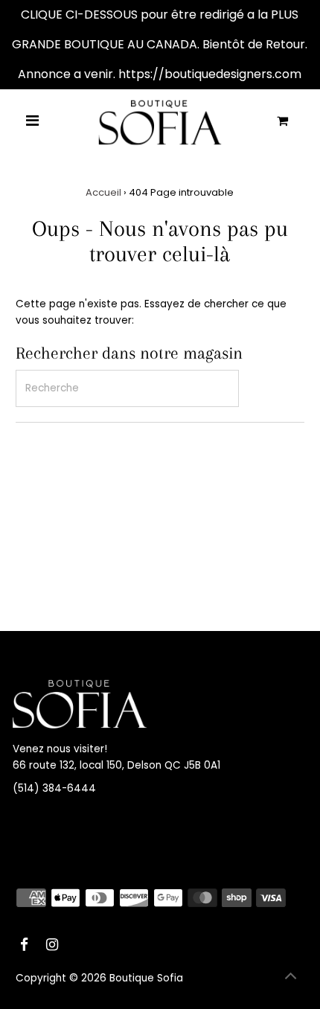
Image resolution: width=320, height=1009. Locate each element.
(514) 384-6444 (54, 788)
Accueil (103, 192)
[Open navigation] (32, 122)
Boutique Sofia (146, 978)
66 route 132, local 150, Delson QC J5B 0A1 (116, 765)
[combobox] (127, 388)
